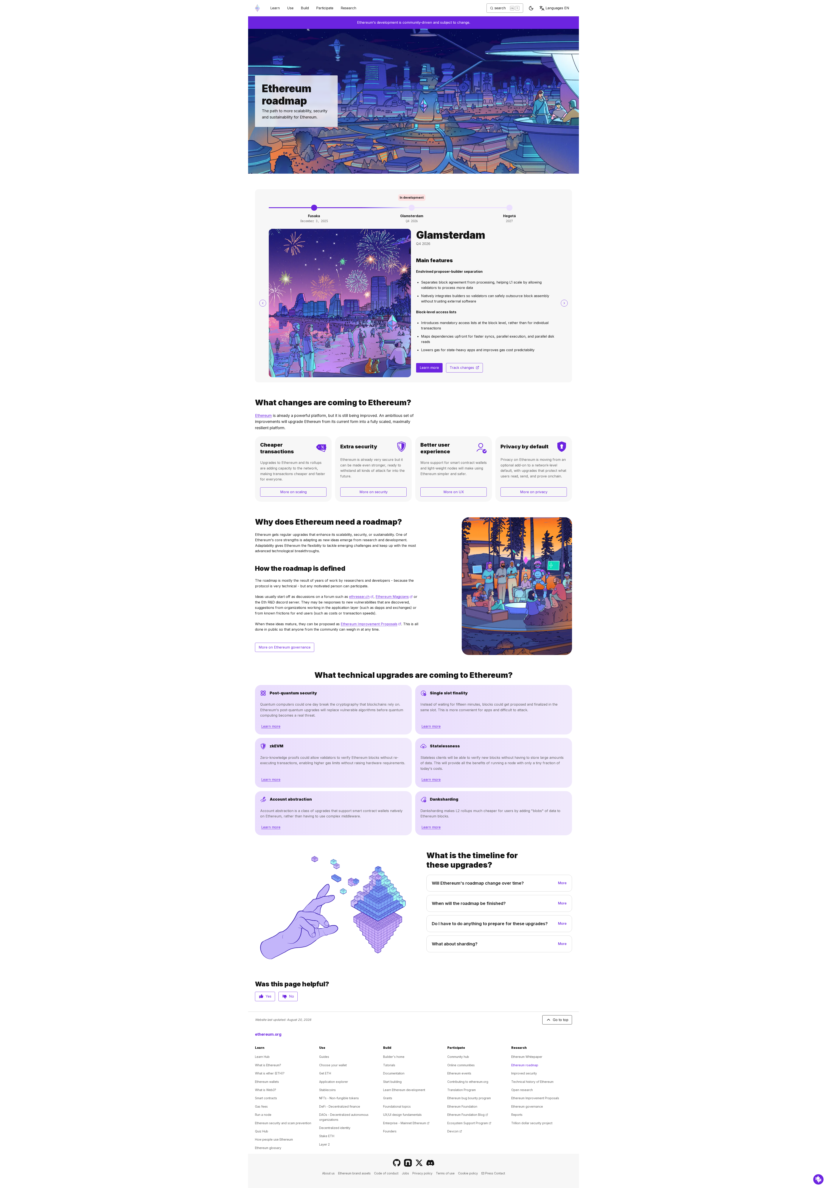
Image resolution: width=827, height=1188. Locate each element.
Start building (392, 1082)
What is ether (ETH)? (269, 1073)
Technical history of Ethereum (532, 1082)
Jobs (405, 1173)
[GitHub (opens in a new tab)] (397, 1163)
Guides (324, 1057)
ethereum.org (268, 1034)
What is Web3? (265, 1090)
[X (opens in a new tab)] (419, 1163)
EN (557, 8)
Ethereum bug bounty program (469, 1098)
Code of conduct (386, 1173)
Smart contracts (266, 1098)
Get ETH (325, 1073)
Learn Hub (262, 1057)
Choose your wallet (333, 1065)
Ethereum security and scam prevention (283, 1123)
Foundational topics (397, 1106)
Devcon (454, 1131)
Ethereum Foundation (462, 1106)
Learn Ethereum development (404, 1090)
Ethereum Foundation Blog (467, 1114)
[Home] (257, 8)
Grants (387, 1098)
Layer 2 (324, 1144)
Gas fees (261, 1106)
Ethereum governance (527, 1106)
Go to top (560, 1020)
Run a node (263, 1114)
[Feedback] (818, 1179)
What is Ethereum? (268, 1065)
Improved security (524, 1073)
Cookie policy (468, 1173)
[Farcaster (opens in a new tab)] (408, 1163)
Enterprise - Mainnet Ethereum (406, 1123)
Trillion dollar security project (531, 1123)
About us (328, 1173)
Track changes (466, 368)
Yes (268, 996)
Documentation (393, 1073)
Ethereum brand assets (354, 1173)
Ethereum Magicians (394, 596)
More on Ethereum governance (285, 647)
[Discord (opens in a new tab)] (430, 1163)
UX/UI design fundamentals (402, 1114)
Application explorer (333, 1082)
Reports (516, 1114)
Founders (389, 1131)
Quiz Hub (261, 1131)
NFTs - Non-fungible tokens (339, 1098)
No (291, 996)
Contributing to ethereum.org (467, 1082)
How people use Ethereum (274, 1139)
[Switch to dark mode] (531, 8)
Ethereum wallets (267, 1082)
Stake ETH (326, 1136)
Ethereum (263, 415)
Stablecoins (327, 1090)
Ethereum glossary (268, 1148)
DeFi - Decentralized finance (339, 1106)
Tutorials (389, 1065)
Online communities (461, 1065)
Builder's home (393, 1057)
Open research (522, 1090)
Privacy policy (422, 1173)
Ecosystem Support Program (469, 1123)
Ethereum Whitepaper (526, 1057)
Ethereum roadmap (524, 1065)
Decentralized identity (334, 1128)
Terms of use (445, 1173)
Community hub (458, 1057)
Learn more (429, 367)
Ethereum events (459, 1073)
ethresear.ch (361, 596)
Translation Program (461, 1090)
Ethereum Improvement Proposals (371, 624)
